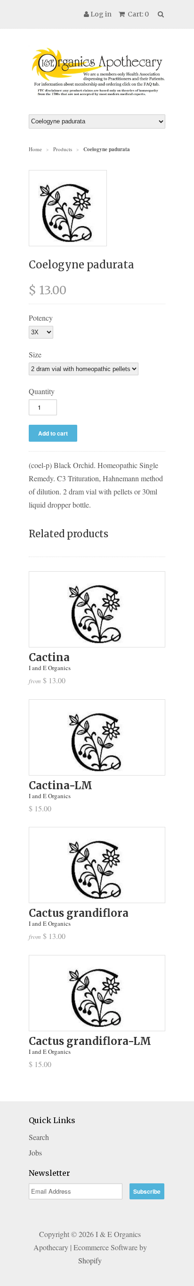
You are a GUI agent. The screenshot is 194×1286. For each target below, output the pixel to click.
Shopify (90, 1260)
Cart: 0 (137, 14)
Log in (101, 14)
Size (35, 354)
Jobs (35, 1152)
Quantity (42, 391)
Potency (41, 318)
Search (39, 1137)
